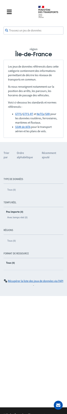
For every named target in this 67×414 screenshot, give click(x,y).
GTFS (18, 114)
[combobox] (33, 30)
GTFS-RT (28, 114)
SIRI (47, 114)
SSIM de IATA (23, 127)
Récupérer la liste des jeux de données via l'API (35, 281)
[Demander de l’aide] (58, 405)
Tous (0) (11, 189)
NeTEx (40, 114)
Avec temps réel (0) (17, 217)
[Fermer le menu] (19, 12)
